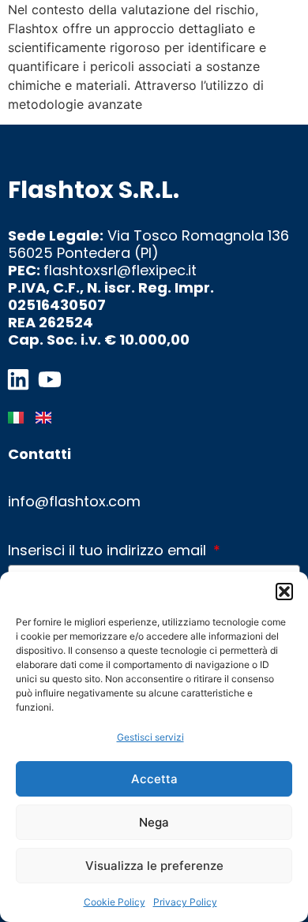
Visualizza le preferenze (154, 865)
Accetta (154, 778)
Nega (154, 822)
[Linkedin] (18, 379)
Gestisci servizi (150, 737)
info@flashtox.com (74, 501)
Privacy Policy (185, 902)
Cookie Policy (114, 902)
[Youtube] (50, 379)
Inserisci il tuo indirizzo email (109, 551)
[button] (284, 591)
